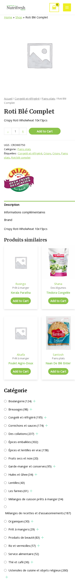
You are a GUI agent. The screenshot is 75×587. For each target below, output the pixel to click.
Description (11, 205)
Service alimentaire (23, 554)
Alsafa (21, 354)
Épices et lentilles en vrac (28, 450)
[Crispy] (19, 180)
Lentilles (16, 483)
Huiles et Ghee (20, 474)
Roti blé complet (20, 157)
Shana (58, 284)
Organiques (18, 521)
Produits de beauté (24, 537)
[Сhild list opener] (34, 401)
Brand (8, 220)
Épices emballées (23, 442)
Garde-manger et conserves (30, 466)
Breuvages (18, 409)
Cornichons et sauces (26, 425)
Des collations (21, 434)
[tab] (39, 205)
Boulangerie (20, 401)
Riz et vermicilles (22, 546)
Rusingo (20, 284)
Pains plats (48, 98)
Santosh (58, 354)
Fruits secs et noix (23, 458)
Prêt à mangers (21, 529)
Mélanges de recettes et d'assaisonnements (38, 513)
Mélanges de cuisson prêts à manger (35, 499)
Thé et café (18, 562)
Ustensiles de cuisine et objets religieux (38, 570)
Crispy (47, 153)
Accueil (8, 98)
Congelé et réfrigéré (25, 417)
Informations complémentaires (24, 212)
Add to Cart (45, 131)
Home (8, 17)
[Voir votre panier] (54, 7)
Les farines (18, 491)
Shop (18, 17)
